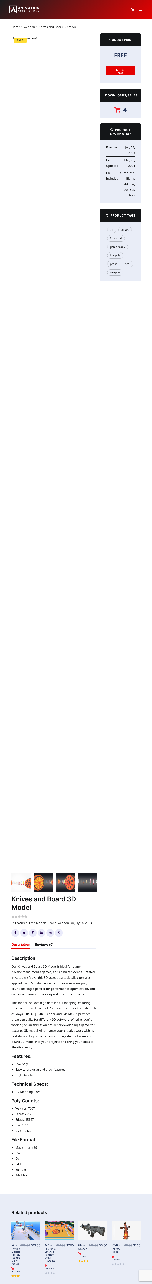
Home (15, 27)
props (113, 264)
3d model (116, 238)
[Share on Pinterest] (33, 933)
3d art (125, 230)
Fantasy (15, 1254)
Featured (21, 923)
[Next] (92, 373)
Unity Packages (16, 1262)
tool (127, 264)
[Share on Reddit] (50, 933)
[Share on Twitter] (24, 933)
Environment (18, 1248)
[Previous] (17, 373)
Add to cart (120, 71)
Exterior (15, 1251)
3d (111, 230)
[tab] (20, 945)
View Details (26, 1234)
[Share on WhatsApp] (59, 933)
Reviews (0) (44, 944)
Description (20, 944)
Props (52, 923)
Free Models (37, 923)
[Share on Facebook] (15, 933)
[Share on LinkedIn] (41, 933)
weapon (29, 27)
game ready (117, 247)
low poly (115, 255)
